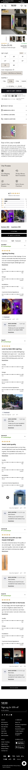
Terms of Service (6, 767)
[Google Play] (21, 747)
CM (25, 53)
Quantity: (4, 78)
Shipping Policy (5, 746)
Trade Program (19, 731)
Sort (13, 241)
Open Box (3, 731)
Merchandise (4, 735)
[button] (14, 22)
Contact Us (4, 750)
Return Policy (4, 748)
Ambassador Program (18, 734)
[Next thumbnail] (26, 39)
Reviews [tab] (5, 227)
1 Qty (4, 81)
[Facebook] (7, 715)
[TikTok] (9, 715)
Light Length (4, 53)
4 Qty (17, 81)
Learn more (23, 87)
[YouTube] (11, 715)
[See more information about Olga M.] (25, 341)
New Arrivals (4, 727)
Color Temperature (6, 70)
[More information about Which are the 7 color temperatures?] (13, 69)
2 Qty (10, 81)
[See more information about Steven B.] (25, 436)
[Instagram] (2, 715)
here (2, 153)
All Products (4, 722)
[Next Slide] (25, 216)
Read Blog (18, 727)
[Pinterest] (4, 715)
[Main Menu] (2, 6)
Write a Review (18, 235)
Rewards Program (20, 729)
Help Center (4, 744)
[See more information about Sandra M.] (25, 530)
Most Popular (4, 724)
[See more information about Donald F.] (25, 246)
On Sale (3, 729)
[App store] (21, 742)
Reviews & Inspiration (21, 724)
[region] (14, 216)
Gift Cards (4, 733)
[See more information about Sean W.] (25, 595)
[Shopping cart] (25, 5)
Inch (21, 53)
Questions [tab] (16, 227)
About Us (17, 722)
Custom (24, 81)
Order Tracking (5, 742)
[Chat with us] (24, 763)
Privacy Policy (17, 765)
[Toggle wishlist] (24, 11)
